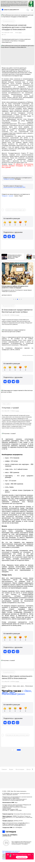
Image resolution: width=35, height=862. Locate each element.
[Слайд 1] (13, 299)
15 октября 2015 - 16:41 (7, 681)
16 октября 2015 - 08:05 (7, 315)
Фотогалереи (20, 769)
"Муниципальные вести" (8, 21)
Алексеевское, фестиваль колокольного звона (17, 735)
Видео (11, 769)
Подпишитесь (21, 857)
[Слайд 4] (19, 299)
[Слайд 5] (21, 299)
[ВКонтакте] (5, 236)
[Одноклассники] (9, 236)
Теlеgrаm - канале (8, 196)
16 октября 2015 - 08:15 (7, 32)
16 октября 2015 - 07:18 (7, 410)
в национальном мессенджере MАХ (14, 186)
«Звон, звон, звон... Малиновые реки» (17, 692)
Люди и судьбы (6, 403)
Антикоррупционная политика (11, 851)
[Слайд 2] (15, 299)
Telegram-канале (8, 179)
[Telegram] (13, 236)
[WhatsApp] (17, 381)
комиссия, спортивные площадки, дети (15, 209)
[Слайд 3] (17, 299)
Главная (4, 769)
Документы (30, 769)
